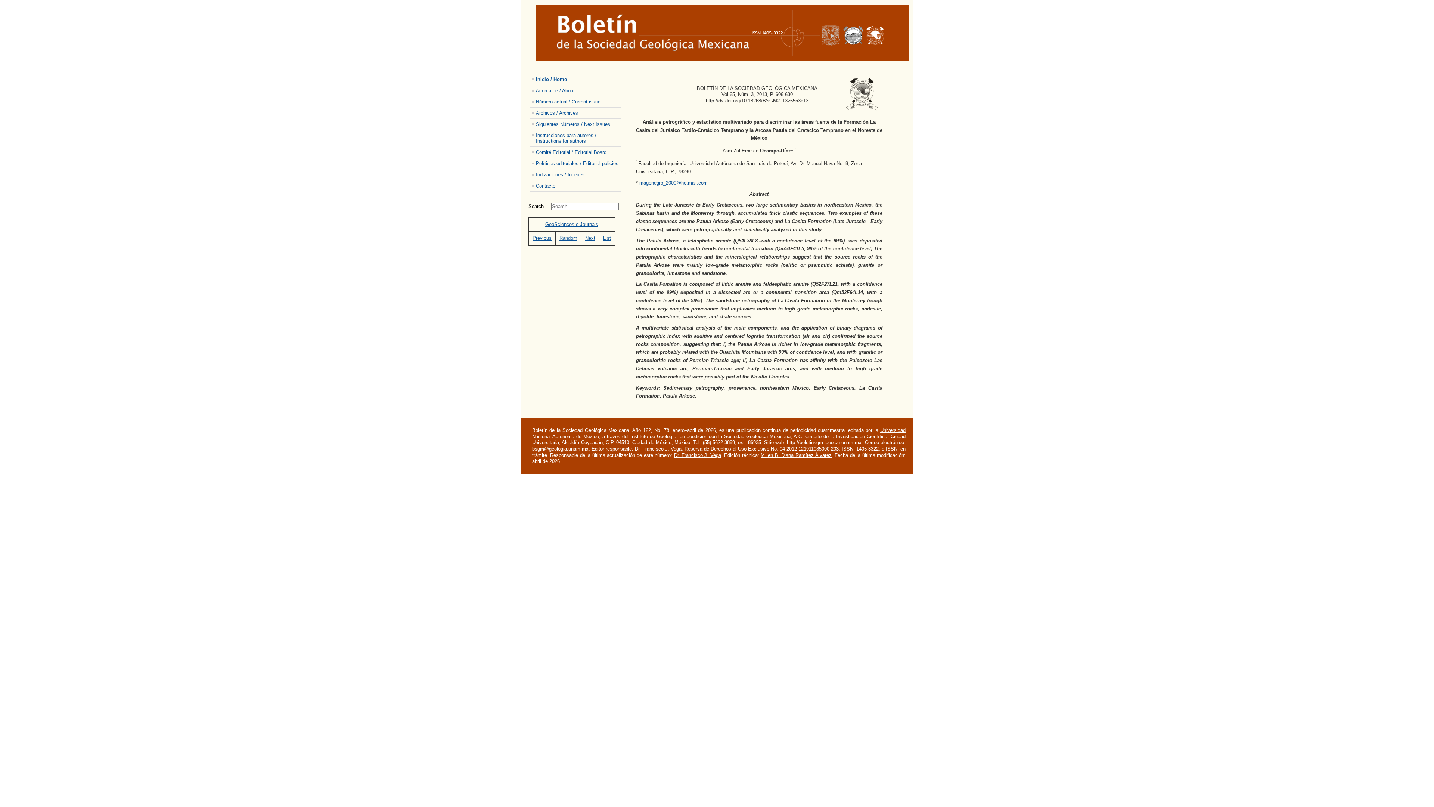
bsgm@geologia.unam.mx (560, 449)
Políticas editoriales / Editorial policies (577, 163)
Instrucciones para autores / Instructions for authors (566, 138)
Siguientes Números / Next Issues (573, 124)
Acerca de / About (555, 90)
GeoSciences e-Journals (571, 224)
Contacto (545, 186)
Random (568, 238)
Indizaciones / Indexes (560, 174)
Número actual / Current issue (568, 102)
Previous (542, 238)
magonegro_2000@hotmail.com (673, 183)
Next (590, 238)
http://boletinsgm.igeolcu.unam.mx (824, 442)
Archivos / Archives (557, 113)
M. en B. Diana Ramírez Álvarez (796, 455)
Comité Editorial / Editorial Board (571, 152)
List (607, 238)
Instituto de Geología (653, 436)
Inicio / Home (551, 79)
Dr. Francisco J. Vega (658, 449)
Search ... (539, 206)
